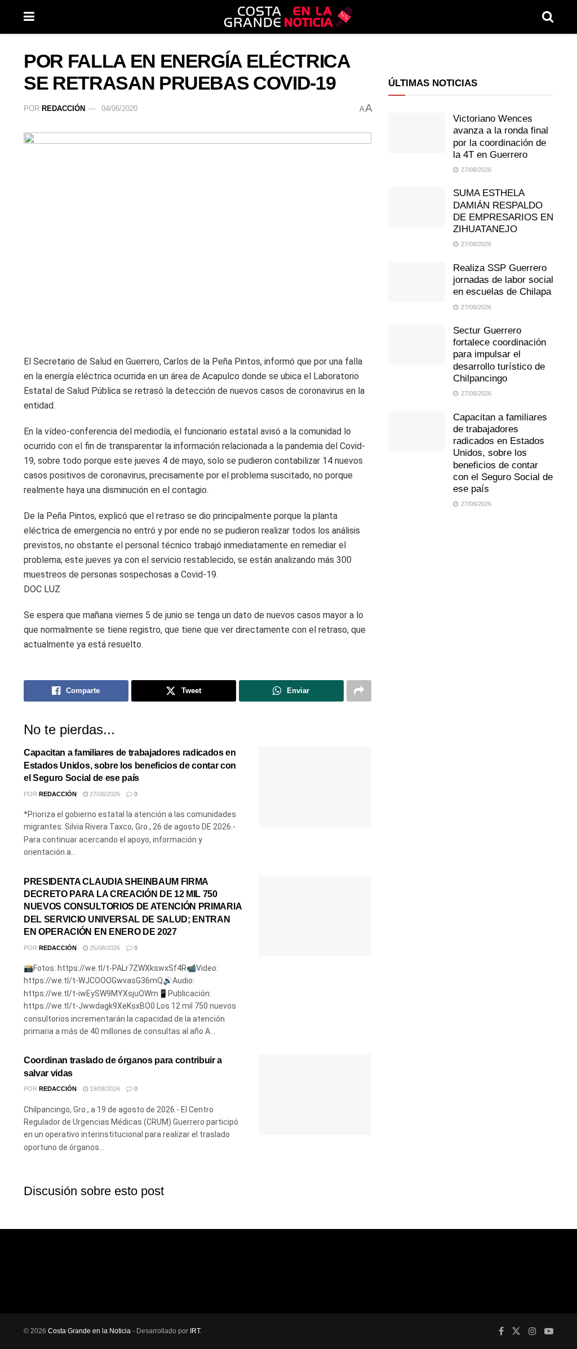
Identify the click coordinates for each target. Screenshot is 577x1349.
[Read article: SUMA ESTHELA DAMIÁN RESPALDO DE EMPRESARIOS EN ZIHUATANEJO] (416, 207)
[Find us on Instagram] (532, 1331)
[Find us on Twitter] (516, 1331)
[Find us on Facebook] (501, 1331)
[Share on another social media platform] (359, 691)
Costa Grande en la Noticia (89, 1331)
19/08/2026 (104, 1088)
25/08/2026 (104, 947)
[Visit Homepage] (288, 17)
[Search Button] (547, 17)
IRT (195, 1331)
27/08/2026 (104, 794)
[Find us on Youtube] (548, 1331)
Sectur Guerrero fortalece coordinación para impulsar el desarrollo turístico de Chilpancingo (499, 354)
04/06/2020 (119, 108)
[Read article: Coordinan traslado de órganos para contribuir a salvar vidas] (315, 1094)
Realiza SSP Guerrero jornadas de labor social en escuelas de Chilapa (503, 280)
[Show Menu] (29, 17)
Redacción (63, 108)
